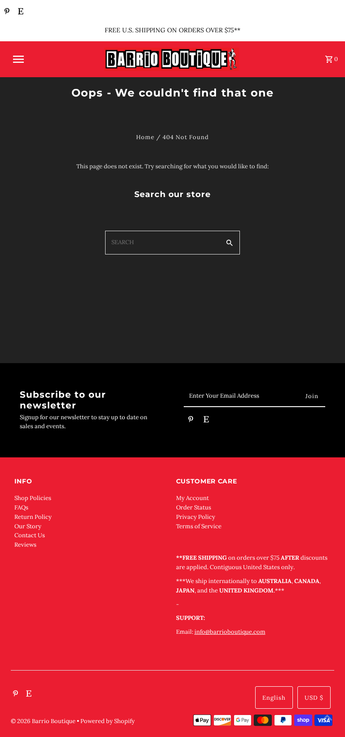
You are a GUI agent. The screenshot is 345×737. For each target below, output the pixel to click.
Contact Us (29, 535)
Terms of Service (198, 526)
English (274, 698)
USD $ (314, 698)
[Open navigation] (39, 59)
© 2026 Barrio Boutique (44, 721)
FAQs (21, 507)
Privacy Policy (195, 517)
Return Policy (33, 517)
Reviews (25, 544)
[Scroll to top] (327, 719)
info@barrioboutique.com (230, 632)
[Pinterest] (5, 12)
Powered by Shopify (107, 721)
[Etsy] (19, 12)
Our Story (27, 526)
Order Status (193, 507)
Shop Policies (32, 498)
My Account (192, 498)
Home (145, 137)
